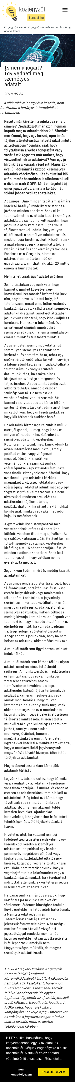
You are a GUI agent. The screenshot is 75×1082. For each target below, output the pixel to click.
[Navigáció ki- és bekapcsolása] (65, 10)
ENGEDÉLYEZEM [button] (53, 1072)
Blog (68, 27)
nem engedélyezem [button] (21, 1072)
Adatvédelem (12, 31)
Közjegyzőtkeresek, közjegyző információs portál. (33, 27)
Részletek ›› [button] (53, 1058)
